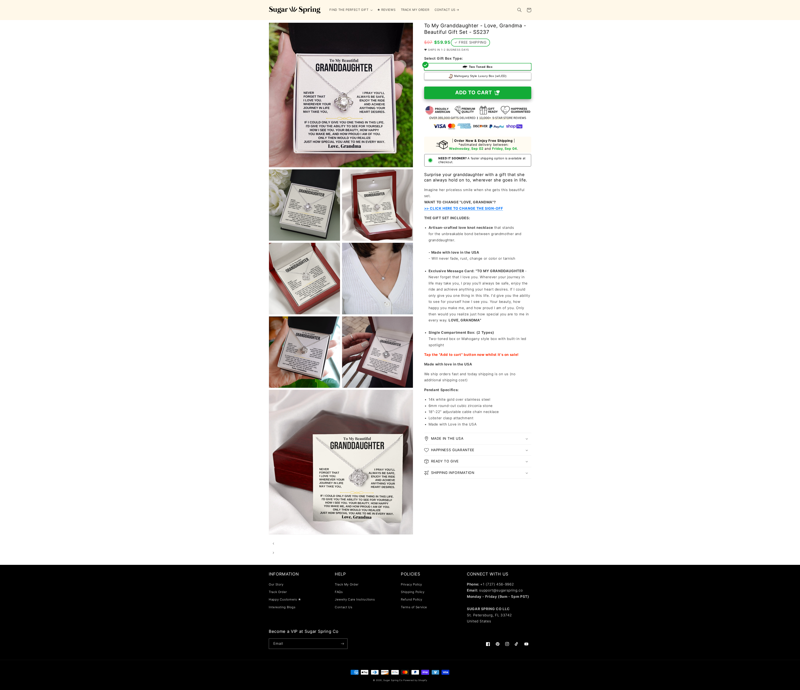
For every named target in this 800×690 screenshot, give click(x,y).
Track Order (278, 592)
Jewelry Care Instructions (355, 599)
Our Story (276, 584)
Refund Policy (411, 599)
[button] (350, 10)
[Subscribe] (342, 643)
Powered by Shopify (415, 680)
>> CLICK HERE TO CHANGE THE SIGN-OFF (463, 208)
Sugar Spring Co (392, 680)
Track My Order (347, 584)
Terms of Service (414, 607)
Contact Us (343, 607)
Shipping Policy (412, 592)
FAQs (339, 592)
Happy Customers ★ (285, 599)
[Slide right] (273, 552)
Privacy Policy (411, 584)
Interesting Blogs (282, 607)
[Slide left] (273, 543)
